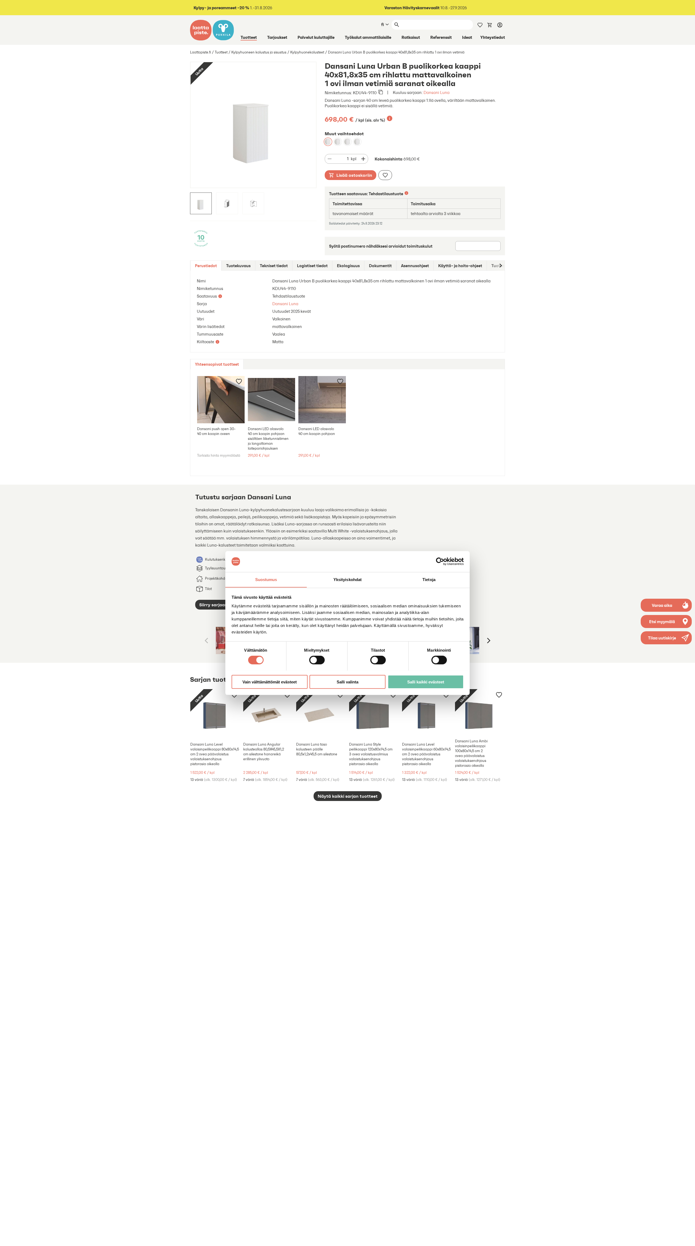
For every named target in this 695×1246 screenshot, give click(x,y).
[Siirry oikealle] (500, 266)
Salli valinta (347, 681)
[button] (666, 637)
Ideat (467, 37)
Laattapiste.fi (200, 52)
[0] (489, 24)
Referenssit (441, 37)
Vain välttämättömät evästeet (269, 681)
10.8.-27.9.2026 (425, 7)
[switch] (317, 659)
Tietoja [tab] (428, 579)
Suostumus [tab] (266, 579)
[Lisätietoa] (389, 118)
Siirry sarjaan (213, 604)
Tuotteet (249, 37)
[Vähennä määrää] (329, 158)
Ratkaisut (411, 37)
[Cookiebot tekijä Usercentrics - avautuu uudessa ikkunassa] (440, 561)
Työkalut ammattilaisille (368, 37)
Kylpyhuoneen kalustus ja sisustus (258, 52)
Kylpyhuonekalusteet (307, 52)
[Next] (488, 640)
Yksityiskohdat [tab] (347, 579)
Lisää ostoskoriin (354, 175)
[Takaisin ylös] (687, 1238)
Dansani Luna (437, 92)
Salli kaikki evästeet (425, 681)
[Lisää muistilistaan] (385, 175)
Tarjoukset (277, 37)
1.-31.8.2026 (233, 7)
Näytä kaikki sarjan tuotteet (348, 796)
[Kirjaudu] (500, 25)
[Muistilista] (480, 24)
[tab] (206, 266)
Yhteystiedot (492, 37)
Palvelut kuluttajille (316, 37)
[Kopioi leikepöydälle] (380, 92)
